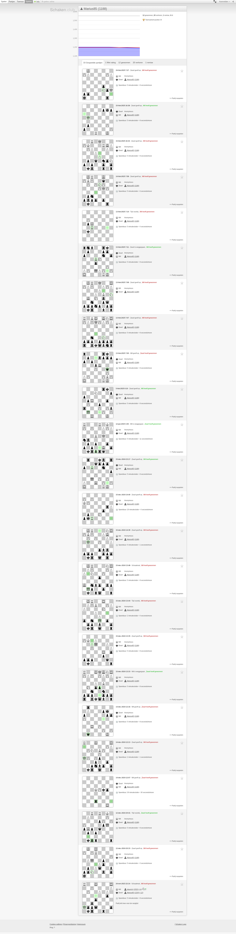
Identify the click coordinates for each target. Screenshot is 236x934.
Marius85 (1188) (133, 80)
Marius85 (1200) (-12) (135, 893)
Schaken (59, 9)
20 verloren (138, 62)
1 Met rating (110, 62)
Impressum (81, 924)
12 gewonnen (124, 62)
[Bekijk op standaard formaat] (97, 84)
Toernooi (20, 2)
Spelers (29, 2)
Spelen (4, 2)
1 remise (149, 62)
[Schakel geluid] (233, 1)
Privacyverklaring (69, 924)
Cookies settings (56, 924)
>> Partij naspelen (176, 98)
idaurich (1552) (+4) (134, 889)
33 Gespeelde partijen (92, 63)
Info (37, 2)
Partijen (12, 2)
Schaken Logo (180, 924)
